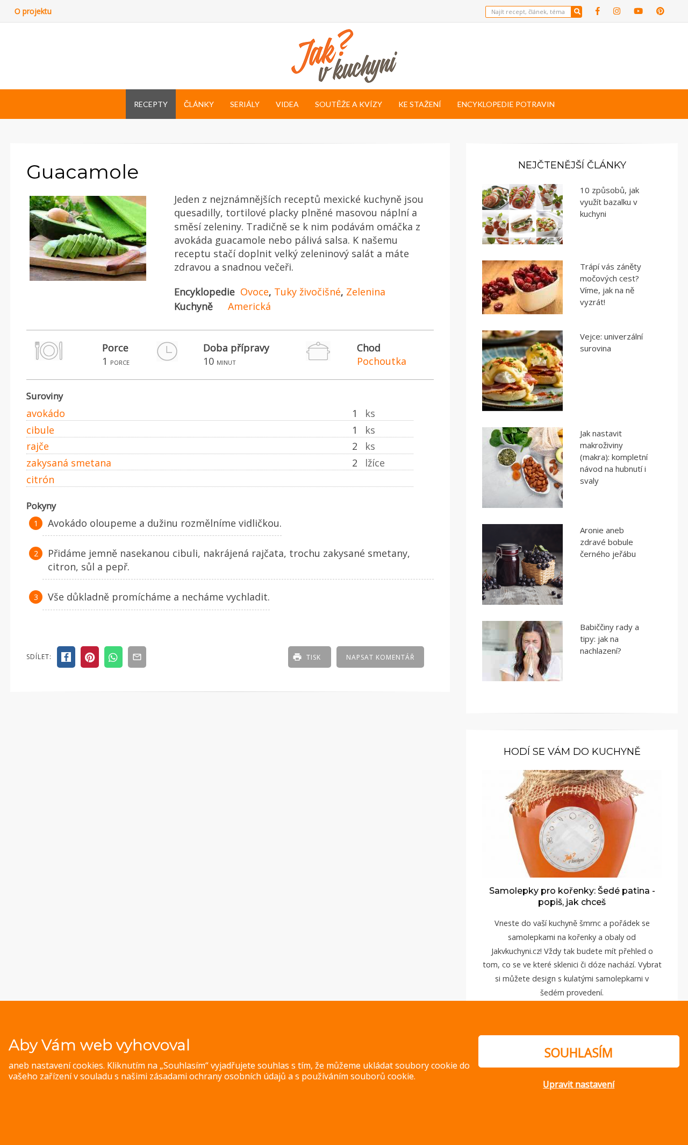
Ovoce (254, 291)
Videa (287, 104)
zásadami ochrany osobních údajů (217, 1076)
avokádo (45, 413)
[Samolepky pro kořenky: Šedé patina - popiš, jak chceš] (572, 823)
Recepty (151, 104)
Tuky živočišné (307, 291)
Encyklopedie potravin (506, 104)
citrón (40, 479)
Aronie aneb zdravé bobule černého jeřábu (608, 542)
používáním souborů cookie (358, 1076)
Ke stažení (419, 104)
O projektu (33, 11)
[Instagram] (616, 11)
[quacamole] (87, 281)
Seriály (245, 104)
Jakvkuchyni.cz (515, 951)
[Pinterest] (660, 11)
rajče (37, 446)
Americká (249, 306)
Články (199, 104)
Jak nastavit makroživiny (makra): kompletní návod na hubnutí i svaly (614, 457)
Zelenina (365, 291)
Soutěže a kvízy (348, 104)
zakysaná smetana (68, 462)
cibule (40, 429)
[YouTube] (638, 11)
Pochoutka (381, 361)
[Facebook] (598, 11)
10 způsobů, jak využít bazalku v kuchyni (609, 202)
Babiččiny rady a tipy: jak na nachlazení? (609, 638)
